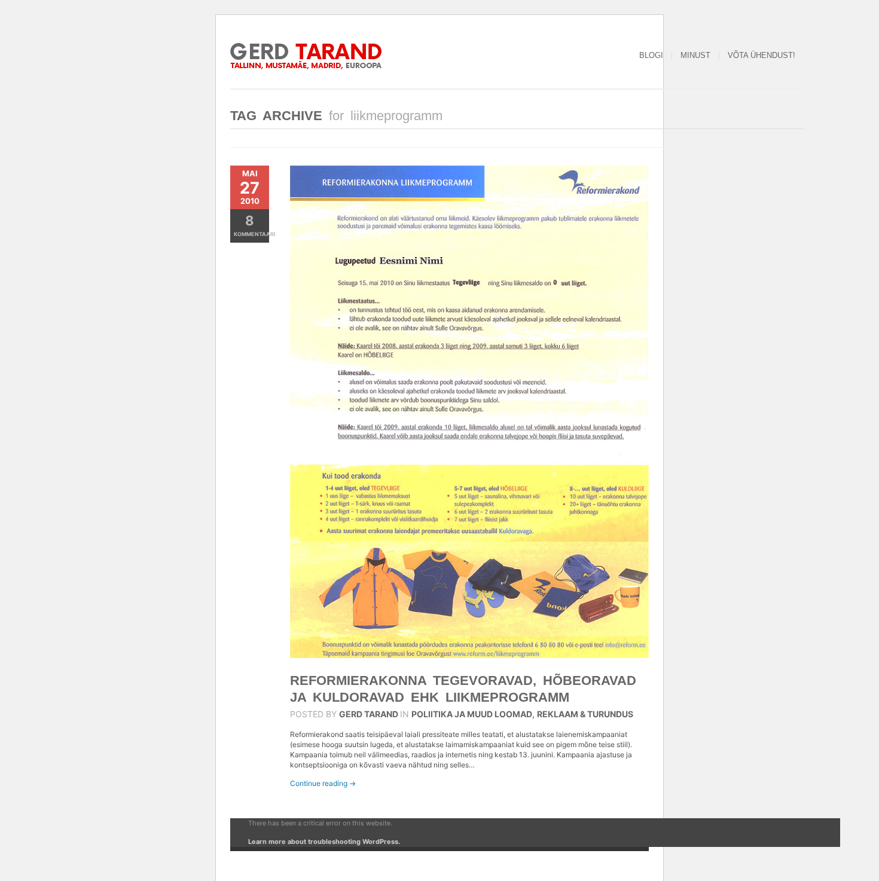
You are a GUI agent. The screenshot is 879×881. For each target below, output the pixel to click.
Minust (695, 55)
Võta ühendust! (761, 55)
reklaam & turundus (585, 714)
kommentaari (251, 225)
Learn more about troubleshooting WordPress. (324, 841)
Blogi (651, 55)
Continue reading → (323, 783)
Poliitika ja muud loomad (471, 714)
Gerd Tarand (368, 714)
